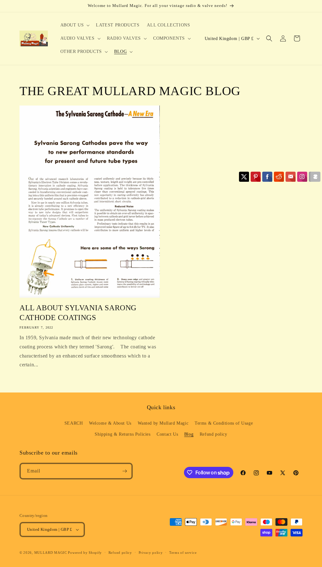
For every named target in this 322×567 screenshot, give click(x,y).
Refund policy (213, 434)
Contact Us (167, 434)
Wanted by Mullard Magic (163, 423)
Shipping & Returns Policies (122, 434)
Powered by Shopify (85, 552)
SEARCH (73, 423)
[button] (74, 25)
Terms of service (183, 552)
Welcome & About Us (110, 423)
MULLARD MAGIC (50, 552)
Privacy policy (151, 552)
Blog (188, 434)
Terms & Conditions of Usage (224, 423)
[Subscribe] (124, 471)
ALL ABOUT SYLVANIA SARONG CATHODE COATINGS (77, 313)
